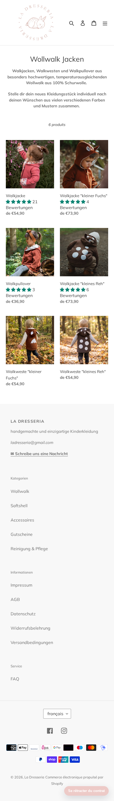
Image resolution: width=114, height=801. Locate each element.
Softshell (19, 505)
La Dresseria (34, 777)
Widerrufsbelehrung (30, 628)
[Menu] (105, 22)
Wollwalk (20, 491)
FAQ (15, 678)
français (55, 713)
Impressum (21, 585)
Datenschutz (23, 613)
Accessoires (22, 520)
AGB (15, 599)
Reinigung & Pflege (29, 548)
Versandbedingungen (32, 642)
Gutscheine (22, 534)
